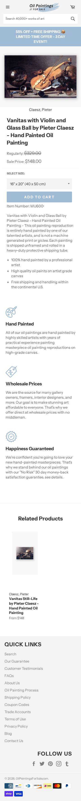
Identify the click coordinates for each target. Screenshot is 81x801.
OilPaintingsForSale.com (32, 778)
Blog (8, 733)
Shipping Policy (17, 697)
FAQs (9, 675)
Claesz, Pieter (40, 109)
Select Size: (16, 173)
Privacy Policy (16, 726)
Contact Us (13, 740)
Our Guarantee (16, 661)
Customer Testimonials (23, 668)
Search (10, 654)
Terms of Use (15, 719)
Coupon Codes (16, 704)
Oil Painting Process (21, 690)
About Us (12, 683)
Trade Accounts (17, 712)
